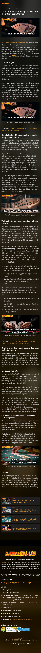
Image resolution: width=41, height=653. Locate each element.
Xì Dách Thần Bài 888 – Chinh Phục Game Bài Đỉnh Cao (24, 501)
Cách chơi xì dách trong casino (13, 43)
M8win (4, 562)
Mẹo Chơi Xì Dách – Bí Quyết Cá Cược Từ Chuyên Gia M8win (25, 528)
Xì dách (19, 9)
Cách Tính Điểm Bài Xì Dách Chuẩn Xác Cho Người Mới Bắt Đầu (24, 510)
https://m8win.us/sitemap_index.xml (20, 619)
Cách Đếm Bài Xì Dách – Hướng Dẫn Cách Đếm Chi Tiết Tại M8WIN (24, 519)
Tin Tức (13, 9)
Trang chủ (5, 9)
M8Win (14, 56)
